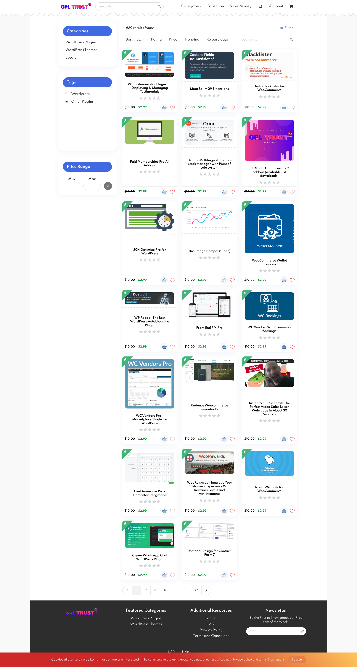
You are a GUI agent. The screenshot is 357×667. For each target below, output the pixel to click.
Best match (135, 39)
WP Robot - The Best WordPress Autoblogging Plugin (149, 321)
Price (173, 39)
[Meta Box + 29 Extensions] (209, 66)
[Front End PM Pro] (209, 305)
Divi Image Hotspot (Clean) (209, 251)
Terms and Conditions (211, 636)
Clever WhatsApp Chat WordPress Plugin (149, 557)
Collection (215, 6)
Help (185, 652)
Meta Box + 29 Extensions (209, 89)
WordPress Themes (146, 624)
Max (92, 179)
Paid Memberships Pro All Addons (150, 163)
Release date (217, 39)
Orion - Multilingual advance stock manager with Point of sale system (209, 164)
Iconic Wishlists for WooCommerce (269, 489)
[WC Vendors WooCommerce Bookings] (269, 306)
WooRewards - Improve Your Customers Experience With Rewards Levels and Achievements (209, 488)
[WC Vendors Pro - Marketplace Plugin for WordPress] (149, 383)
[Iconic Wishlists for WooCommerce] (269, 464)
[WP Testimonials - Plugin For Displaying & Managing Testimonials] (149, 65)
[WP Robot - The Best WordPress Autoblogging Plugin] (149, 299)
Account (276, 6)
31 (185, 590)
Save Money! (241, 6)
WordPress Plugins (146, 618)
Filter (289, 28)
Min (71, 179)
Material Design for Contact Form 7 (209, 553)
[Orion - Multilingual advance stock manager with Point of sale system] (209, 132)
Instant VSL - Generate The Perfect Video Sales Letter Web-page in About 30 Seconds (269, 409)
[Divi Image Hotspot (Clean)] (209, 217)
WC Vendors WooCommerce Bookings (269, 329)
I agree (297, 659)
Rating (156, 39)
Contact (211, 618)
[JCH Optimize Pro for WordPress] (149, 218)
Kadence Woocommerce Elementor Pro (209, 407)
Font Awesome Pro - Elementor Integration (150, 493)
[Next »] (206, 590)
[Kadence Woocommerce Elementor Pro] (209, 371)
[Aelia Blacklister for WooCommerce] (269, 65)
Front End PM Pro (209, 328)
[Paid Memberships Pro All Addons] (149, 132)
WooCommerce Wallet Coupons (269, 262)
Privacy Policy (211, 630)
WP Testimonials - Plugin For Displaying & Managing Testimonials (150, 88)
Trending (191, 39)
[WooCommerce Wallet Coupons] (269, 228)
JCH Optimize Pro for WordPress (149, 251)
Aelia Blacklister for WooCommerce (269, 88)
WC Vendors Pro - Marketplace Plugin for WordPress (149, 419)
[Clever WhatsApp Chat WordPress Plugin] (149, 536)
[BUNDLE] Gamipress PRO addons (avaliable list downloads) (269, 172)
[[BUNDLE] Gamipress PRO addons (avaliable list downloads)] (269, 140)
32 (196, 590)
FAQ (211, 624)
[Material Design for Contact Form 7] (209, 531)
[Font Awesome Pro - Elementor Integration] (149, 468)
